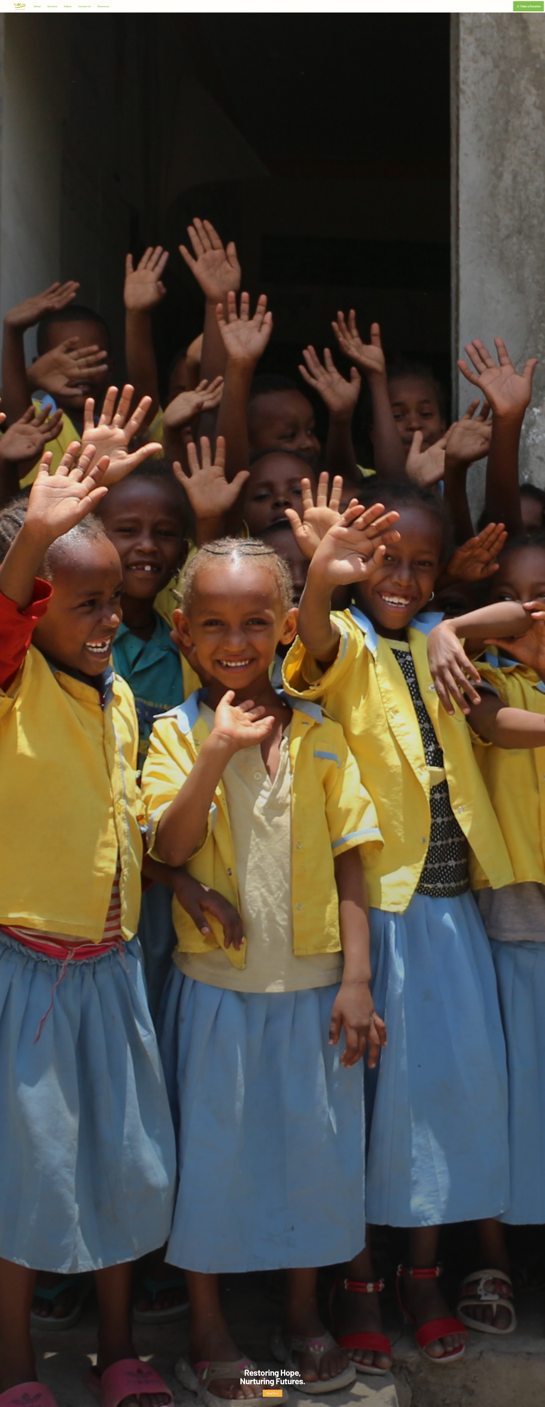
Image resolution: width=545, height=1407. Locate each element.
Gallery (68, 6)
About (37, 6)
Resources (103, 6)
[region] (272, 703)
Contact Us (84, 6)
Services (52, 6)
